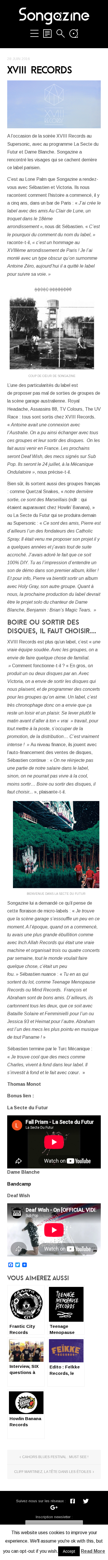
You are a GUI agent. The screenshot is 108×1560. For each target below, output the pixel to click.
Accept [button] (69, 1551)
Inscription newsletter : (54, 1517)
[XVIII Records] (54, 104)
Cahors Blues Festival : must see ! (55, 1457)
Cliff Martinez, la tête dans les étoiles (52, 1472)
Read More (93, 1551)
